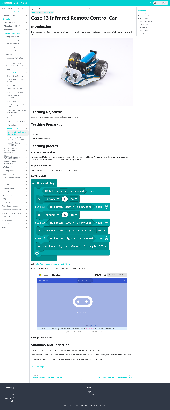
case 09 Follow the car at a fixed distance (16, 111)
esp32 (4, 227)
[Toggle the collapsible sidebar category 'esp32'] (26, 227)
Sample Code (143, 27)
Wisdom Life (7, 167)
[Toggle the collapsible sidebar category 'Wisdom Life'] (26, 167)
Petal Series (7, 195)
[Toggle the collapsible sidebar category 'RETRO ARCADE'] (26, 220)
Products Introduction (14, 40)
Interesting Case (9, 174)
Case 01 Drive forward (15, 76)
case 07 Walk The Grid (15, 101)
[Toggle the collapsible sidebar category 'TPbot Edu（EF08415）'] (26, 26)
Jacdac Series (8, 192)
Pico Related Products (10, 206)
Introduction (142, 10)
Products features (12, 44)
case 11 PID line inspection (16, 121)
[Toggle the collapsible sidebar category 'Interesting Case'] (26, 174)
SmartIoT (5, 224)
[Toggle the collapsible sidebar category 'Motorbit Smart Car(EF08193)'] (26, 162)
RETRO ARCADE (7, 220)
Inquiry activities (144, 24)
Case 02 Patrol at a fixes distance (15, 81)
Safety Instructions (13, 37)
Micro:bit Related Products (12, 12)
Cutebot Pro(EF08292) (12, 33)
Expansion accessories (11, 178)
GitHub (89, 395)
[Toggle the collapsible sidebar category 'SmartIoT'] (26, 223)
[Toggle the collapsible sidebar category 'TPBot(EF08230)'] (26, 22)
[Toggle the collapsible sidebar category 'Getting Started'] (26, 15)
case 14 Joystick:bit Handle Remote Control (16, 138)
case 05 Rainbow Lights (15, 92)
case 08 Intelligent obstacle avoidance (17, 106)
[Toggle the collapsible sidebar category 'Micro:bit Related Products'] (26, 11)
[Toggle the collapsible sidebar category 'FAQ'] (26, 199)
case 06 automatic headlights (13, 97)
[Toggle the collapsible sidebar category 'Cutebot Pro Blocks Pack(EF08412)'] (26, 144)
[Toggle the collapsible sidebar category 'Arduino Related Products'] (26, 209)
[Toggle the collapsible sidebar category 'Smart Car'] (26, 18)
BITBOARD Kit (7, 217)
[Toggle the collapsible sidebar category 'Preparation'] (26, 69)
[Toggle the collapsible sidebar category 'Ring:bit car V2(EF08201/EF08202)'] (26, 157)
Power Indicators (12, 51)
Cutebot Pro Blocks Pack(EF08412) (13, 144)
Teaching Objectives (144, 13)
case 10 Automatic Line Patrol (15, 117)
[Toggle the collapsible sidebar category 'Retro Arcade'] (26, 202)
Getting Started (9, 15)
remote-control (12, 128)
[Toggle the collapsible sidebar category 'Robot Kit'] (26, 181)
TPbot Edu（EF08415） (12, 26)
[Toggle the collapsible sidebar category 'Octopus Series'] (26, 188)
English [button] (25, 3)
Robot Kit (6, 181)
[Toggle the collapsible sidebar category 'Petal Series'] (26, 195)
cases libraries (11, 72)
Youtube (8, 401)
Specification (10, 54)
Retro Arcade (8, 202)
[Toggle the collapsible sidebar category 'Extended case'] (26, 124)
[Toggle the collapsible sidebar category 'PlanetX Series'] (26, 184)
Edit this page (39, 367)
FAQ (4, 199)
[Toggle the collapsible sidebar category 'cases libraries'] (26, 72)
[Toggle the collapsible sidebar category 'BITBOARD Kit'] (26, 216)
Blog (88, 392)
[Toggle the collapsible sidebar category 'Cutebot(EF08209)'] (26, 29)
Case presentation (145, 30)
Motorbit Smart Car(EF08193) (10, 162)
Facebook (8, 395)
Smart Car (7, 19)
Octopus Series (8, 188)
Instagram (8, 398)
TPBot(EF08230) (10, 22)
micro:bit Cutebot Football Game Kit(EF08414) (10, 150)
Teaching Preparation (144, 16)
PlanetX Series (8, 185)
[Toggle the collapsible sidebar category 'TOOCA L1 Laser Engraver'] (26, 213)
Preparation (10, 69)
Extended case (12, 125)
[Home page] (33, 9)
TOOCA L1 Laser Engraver (11, 213)
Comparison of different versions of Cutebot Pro (15, 64)
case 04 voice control (14, 89)
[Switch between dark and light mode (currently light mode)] (150, 3)
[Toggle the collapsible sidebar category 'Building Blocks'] (26, 170)
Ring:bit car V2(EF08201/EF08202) (12, 157)
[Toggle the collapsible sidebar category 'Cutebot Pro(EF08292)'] (26, 33)
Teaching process (143, 19)
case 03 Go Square (13, 85)
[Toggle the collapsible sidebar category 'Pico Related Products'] (26, 206)
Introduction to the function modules (16, 59)
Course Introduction (146, 21)
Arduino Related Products (11, 210)
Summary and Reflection (145, 33)
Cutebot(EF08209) (10, 29)
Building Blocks (8, 171)
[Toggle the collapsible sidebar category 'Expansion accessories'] (26, 177)
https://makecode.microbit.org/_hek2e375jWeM (53, 264)
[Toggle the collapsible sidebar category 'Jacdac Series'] (26, 191)
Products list (10, 47)
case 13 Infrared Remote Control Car (17, 133)
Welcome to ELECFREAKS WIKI (13, 8)
